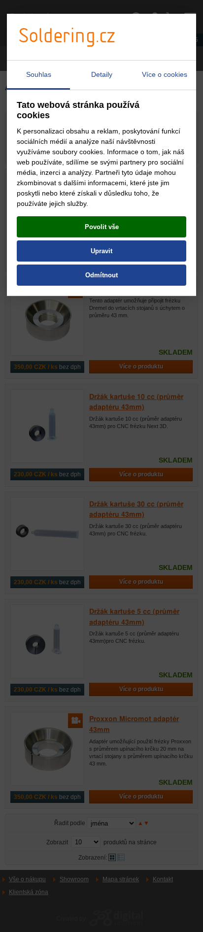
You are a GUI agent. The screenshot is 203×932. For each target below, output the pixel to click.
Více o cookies (164, 74)
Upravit (101, 251)
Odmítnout (101, 275)
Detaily (101, 74)
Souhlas (38, 74)
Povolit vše (102, 227)
